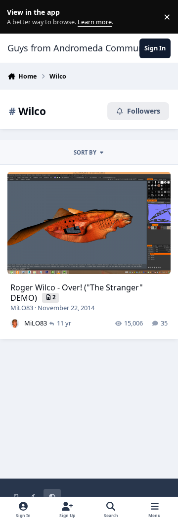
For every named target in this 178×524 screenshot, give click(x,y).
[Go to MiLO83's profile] (14, 323)
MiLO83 (21, 307)
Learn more (19, 17)
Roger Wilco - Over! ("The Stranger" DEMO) (76, 292)
